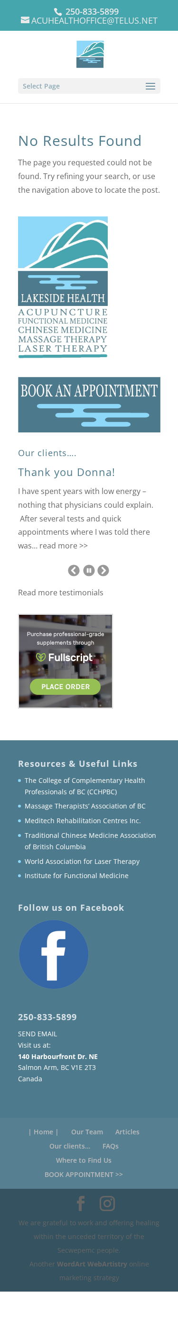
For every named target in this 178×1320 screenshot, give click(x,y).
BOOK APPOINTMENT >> (84, 1174)
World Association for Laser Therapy (82, 861)
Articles (127, 1131)
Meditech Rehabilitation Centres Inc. (83, 820)
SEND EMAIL (37, 1033)
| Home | (43, 1131)
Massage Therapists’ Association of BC (85, 805)
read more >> (63, 545)
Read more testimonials (60, 592)
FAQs (111, 1145)
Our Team (87, 1131)
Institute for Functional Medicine (77, 875)
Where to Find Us (84, 1160)
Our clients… (69, 1145)
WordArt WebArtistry (93, 1263)
